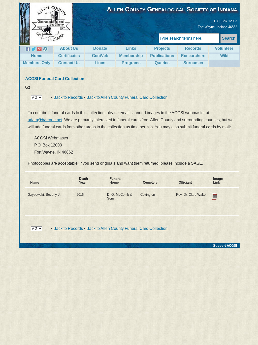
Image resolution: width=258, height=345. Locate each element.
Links (131, 48)
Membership (131, 56)
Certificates (69, 56)
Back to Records (68, 97)
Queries (162, 63)
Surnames (193, 63)
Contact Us (69, 63)
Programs (131, 63)
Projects (162, 48)
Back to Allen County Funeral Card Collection (127, 97)
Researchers (193, 56)
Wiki (224, 56)
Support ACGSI (225, 246)
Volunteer (224, 48)
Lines (100, 63)
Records (193, 48)
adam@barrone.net (45, 120)
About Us (69, 48)
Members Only (36, 63)
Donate (100, 48)
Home (36, 56)
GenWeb (100, 56)
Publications (162, 56)
